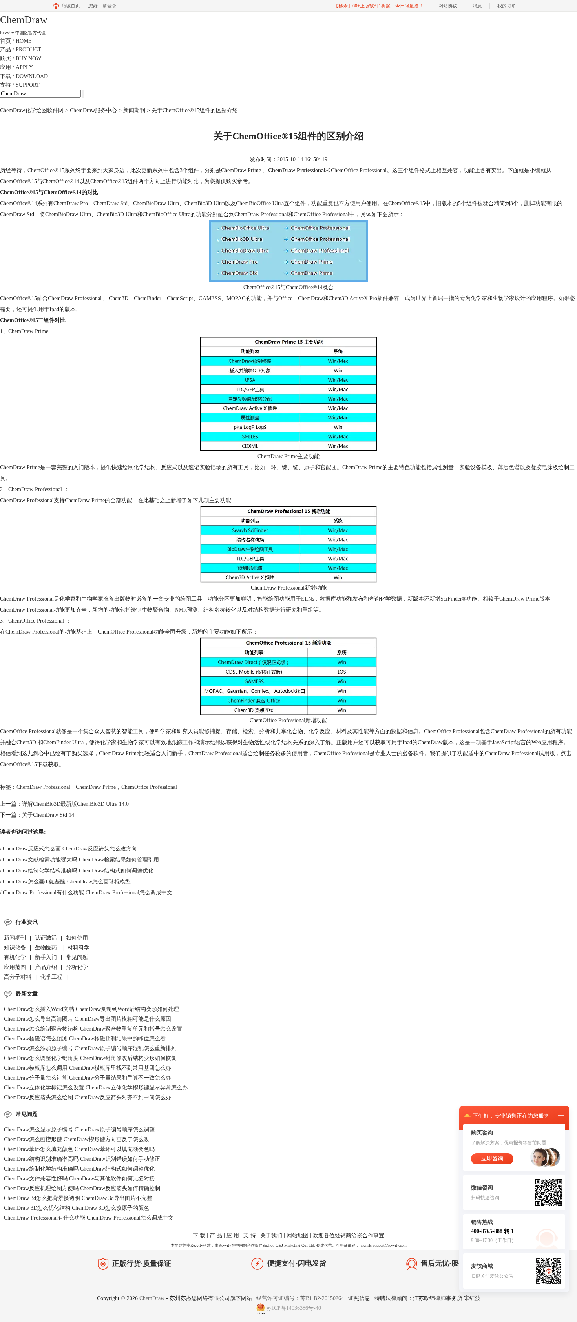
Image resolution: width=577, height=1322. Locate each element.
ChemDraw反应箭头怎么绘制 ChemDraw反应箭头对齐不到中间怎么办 (87, 1097)
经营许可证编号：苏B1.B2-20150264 (300, 1298)
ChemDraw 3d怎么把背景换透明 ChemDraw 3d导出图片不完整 (78, 1198)
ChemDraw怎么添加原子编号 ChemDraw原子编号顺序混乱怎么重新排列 (90, 1048)
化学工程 (51, 977)
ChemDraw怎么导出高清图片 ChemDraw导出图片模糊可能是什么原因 (87, 1019)
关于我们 (271, 1235)
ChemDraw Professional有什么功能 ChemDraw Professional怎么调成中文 (86, 893)
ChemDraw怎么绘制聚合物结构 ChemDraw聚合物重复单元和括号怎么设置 (93, 1029)
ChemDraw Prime (96, 787)
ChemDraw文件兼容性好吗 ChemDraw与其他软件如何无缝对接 (79, 1179)
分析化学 (77, 967)
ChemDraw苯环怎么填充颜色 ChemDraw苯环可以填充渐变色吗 (79, 1149)
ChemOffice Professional (149, 787)
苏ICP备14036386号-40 (294, 1308)
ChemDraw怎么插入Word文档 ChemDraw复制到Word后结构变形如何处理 (91, 1009)
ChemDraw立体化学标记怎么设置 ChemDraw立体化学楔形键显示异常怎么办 (96, 1088)
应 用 (232, 1235)
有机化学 (15, 957)
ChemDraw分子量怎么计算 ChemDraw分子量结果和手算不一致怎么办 (87, 1078)
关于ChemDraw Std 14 (48, 815)
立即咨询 (492, 1159)
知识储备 (15, 948)
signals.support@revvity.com (384, 1245)
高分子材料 (17, 977)
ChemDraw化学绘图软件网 (32, 110)
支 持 (249, 1235)
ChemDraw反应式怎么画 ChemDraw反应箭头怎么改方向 (68, 849)
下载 (24, 76)
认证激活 (46, 938)
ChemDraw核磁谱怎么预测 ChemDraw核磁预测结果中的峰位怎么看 (85, 1039)
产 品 (216, 1235)
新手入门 (46, 957)
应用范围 (15, 967)
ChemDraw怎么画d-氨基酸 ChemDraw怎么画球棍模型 (65, 882)
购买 (20, 59)
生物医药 (46, 948)
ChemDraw (152, 1298)
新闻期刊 (134, 110)
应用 (16, 67)
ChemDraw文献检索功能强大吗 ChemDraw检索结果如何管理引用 (79, 860)
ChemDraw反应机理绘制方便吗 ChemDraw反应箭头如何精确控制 (82, 1188)
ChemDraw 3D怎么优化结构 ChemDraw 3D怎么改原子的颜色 (76, 1208)
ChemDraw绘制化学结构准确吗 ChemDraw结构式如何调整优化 (76, 871)
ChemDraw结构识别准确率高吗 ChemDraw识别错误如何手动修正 (82, 1159)
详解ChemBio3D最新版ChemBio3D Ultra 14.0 (75, 804)
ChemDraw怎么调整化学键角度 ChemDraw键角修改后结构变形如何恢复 (90, 1058)
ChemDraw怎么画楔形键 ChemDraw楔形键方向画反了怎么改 (76, 1139)
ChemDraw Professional (296, 170)
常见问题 (77, 957)
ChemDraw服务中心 (93, 110)
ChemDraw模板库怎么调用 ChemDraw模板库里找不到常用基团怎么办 (87, 1068)
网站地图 (298, 1235)
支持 (20, 85)
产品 (20, 50)
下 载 (199, 1235)
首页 (16, 41)
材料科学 (78, 948)
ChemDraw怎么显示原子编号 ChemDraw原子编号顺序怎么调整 (79, 1130)
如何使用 (77, 938)
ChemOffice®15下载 (24, 764)
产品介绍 (46, 967)
